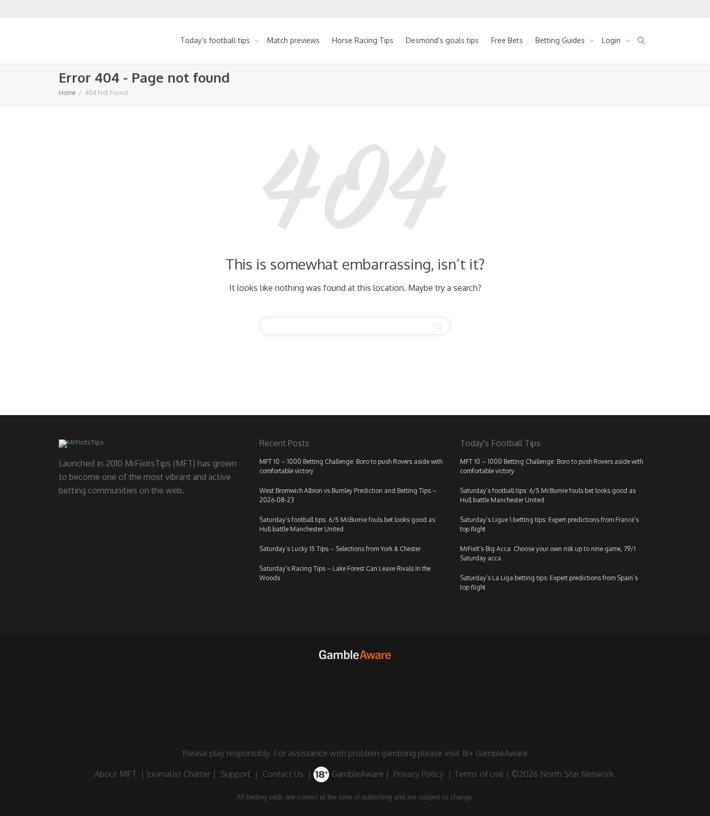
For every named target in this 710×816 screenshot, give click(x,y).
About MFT (116, 774)
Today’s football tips (216, 40)
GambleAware (357, 774)
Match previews (293, 40)
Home (67, 93)
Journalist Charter (179, 774)
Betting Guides (561, 40)
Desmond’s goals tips (442, 40)
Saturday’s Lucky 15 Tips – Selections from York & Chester (339, 549)
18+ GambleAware (495, 753)
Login (612, 40)
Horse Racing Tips (362, 40)
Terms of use (479, 774)
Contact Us (283, 774)
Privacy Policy (418, 774)
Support (235, 774)
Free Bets (507, 40)
